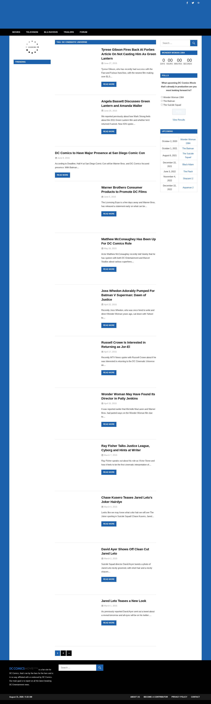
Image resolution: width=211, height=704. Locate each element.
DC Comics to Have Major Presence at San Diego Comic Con (100, 153)
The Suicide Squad (172, 105)
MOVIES (16, 32)
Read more (109, 84)
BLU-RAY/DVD (51, 32)
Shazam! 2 (188, 178)
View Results (179, 120)
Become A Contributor (156, 697)
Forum (83, 32)
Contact (195, 697)
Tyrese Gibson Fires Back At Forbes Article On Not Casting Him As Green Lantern (128, 54)
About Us (135, 697)
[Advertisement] (117, 11)
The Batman (169, 101)
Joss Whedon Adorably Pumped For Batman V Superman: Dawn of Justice (128, 295)
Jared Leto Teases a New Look (123, 601)
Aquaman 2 (188, 187)
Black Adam (188, 164)
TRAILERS (69, 32)
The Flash (188, 171)
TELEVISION (32, 32)
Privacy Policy (179, 697)
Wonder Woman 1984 (173, 97)
